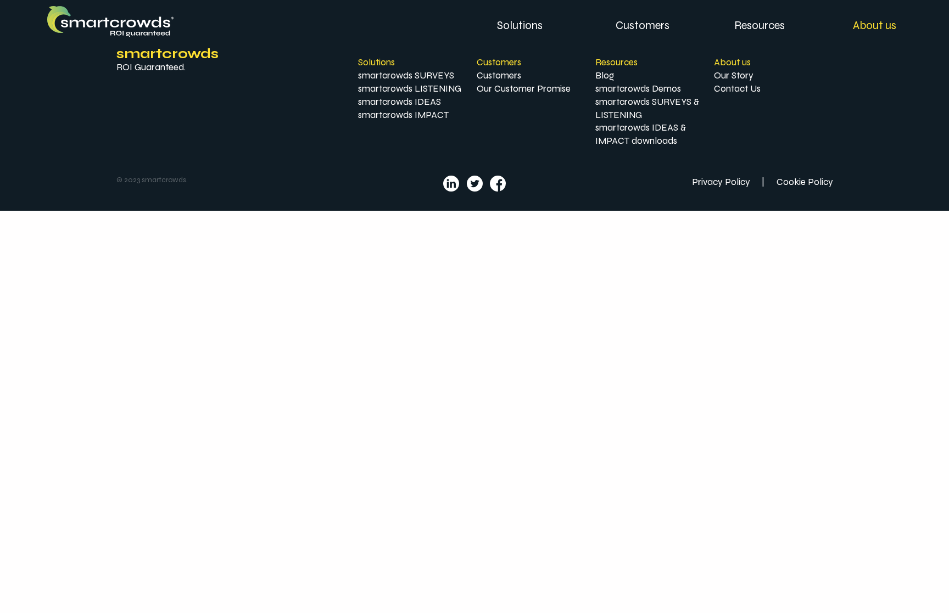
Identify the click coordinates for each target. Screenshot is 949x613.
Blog (604, 75)
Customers (499, 75)
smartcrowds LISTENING (409, 88)
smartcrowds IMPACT (403, 115)
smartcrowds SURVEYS (406, 75)
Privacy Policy (721, 182)
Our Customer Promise (524, 88)
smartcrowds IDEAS (399, 102)
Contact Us (737, 88)
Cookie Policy (805, 182)
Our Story (733, 75)
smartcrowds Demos (638, 88)
